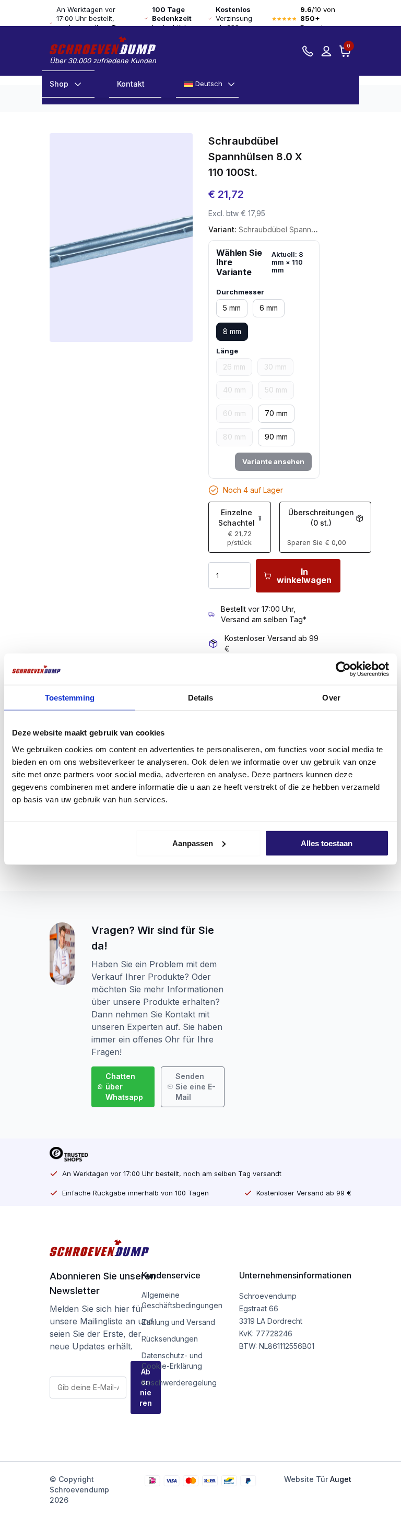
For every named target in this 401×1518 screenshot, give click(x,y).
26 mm (234, 366)
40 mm (234, 389)
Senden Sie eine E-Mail (195, 1086)
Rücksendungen (169, 1338)
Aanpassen (192, 842)
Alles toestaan (326, 842)
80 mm (234, 436)
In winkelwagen (304, 575)
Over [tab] (331, 697)
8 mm (232, 331)
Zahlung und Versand (178, 1322)
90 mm (276, 436)
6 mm (269, 307)
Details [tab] (201, 697)
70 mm (276, 413)
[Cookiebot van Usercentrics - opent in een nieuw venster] (343, 669)
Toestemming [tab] (70, 697)
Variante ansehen (273, 461)
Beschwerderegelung (179, 1382)
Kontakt (131, 83)
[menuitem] (207, 84)
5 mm (232, 307)
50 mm (276, 389)
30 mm (275, 366)
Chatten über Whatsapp (124, 1086)
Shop (59, 83)
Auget (340, 1479)
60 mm (234, 413)
